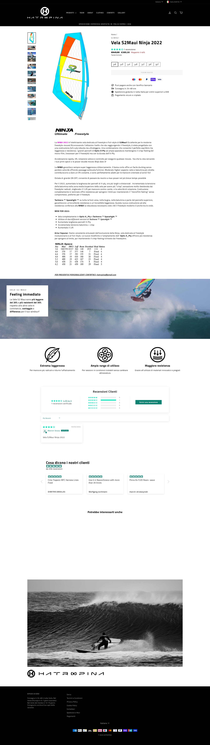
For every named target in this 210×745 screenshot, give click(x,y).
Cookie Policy (72, 705)
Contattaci (71, 709)
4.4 (128, 64)
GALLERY (121, 12)
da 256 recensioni (54, 468)
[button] (117, 49)
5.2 (143, 64)
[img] (49, 427)
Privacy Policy (72, 701)
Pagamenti (71, 716)
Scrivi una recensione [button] (148, 402)
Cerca (69, 694)
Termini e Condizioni (74, 698)
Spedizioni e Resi (73, 712)
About (90, 12)
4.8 (135, 64)
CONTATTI (111, 12)
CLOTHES (100, 12)
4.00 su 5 (67, 400)
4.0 (121, 64)
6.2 (157, 64)
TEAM (82, 12)
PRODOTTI (70, 12)
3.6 (114, 64)
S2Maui (115, 38)
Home (113, 34)
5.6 (150, 64)
